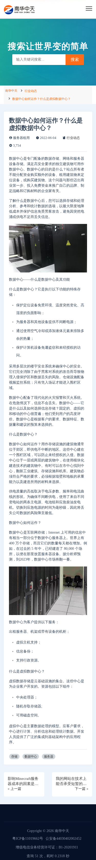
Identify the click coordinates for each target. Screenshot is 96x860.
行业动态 (31, 91)
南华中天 (11, 90)
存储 (14, 756)
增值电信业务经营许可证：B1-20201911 (47, 847)
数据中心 (31, 756)
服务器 (48, 756)
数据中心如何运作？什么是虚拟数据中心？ (41, 99)
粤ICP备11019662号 (27, 838)
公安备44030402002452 (63, 838)
